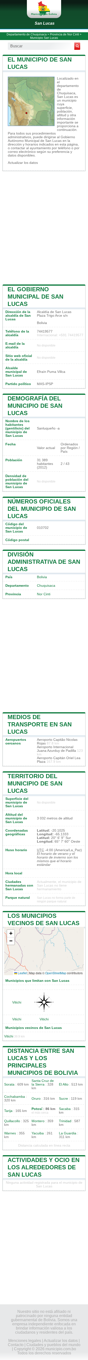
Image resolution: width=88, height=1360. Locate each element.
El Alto (63, 1084)
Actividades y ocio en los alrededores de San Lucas (43, 1167)
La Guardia (67, 1133)
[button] (10, 933)
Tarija (8, 1111)
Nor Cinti (43, 594)
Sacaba (65, 1109)
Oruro (36, 1098)
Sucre (63, 1098)
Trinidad (65, 1121)
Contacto (15, 1345)
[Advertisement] (44, 227)
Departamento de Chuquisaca (27, 34)
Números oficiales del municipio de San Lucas (42, 508)
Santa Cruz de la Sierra (43, 1082)
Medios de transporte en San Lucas (40, 724)
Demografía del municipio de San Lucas (35, 405)
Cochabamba (14, 1096)
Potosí (37, 1109)
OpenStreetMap (55, 973)
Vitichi (16, 1002)
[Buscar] (77, 46)
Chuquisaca (46, 585)
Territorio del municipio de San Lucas (35, 783)
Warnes (10, 1133)
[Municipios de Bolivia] (44, 9)
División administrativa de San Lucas (44, 561)
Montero (38, 1121)
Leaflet (22, 973)
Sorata (9, 1084)
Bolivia (42, 577)
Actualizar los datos (23, 163)
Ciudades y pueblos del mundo (53, 1345)
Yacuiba (38, 1133)
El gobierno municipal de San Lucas (35, 296)
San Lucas (45, 23)
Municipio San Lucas (44, 38)
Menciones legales (24, 1341)
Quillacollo (12, 1121)
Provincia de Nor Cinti (64, 34)
